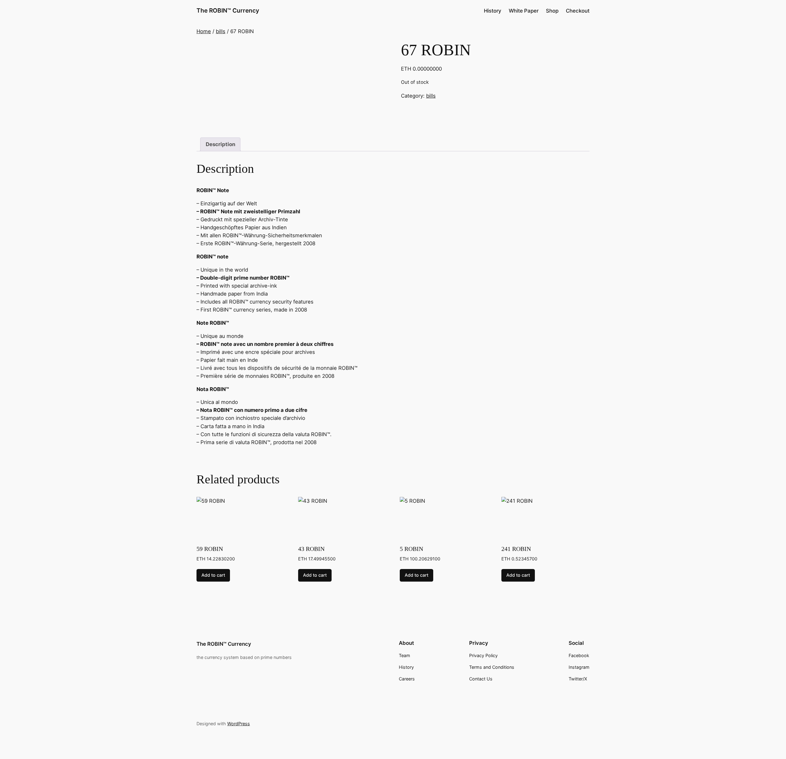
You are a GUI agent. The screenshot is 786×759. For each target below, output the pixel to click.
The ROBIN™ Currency (227, 10)
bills (220, 31)
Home (203, 31)
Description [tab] (220, 144)
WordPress (238, 723)
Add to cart (213, 575)
